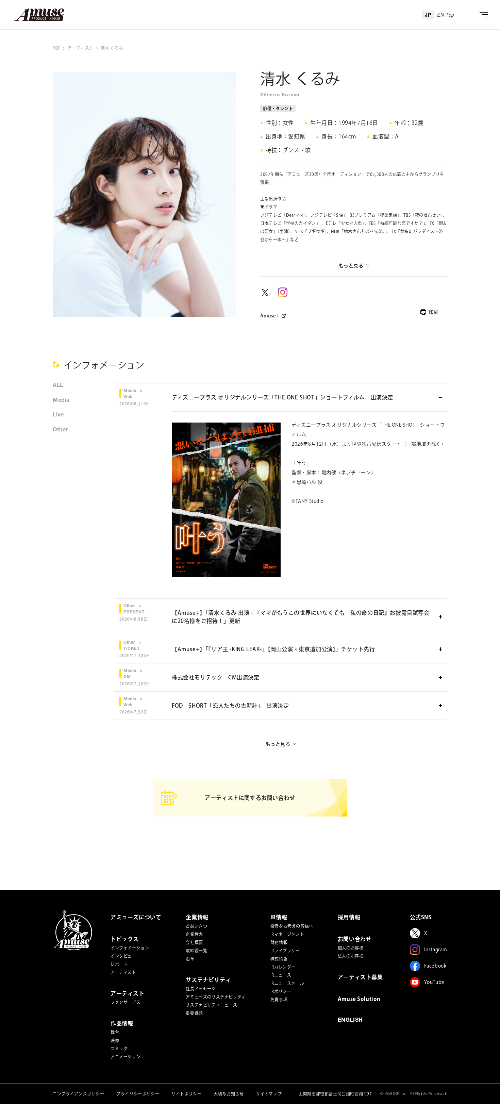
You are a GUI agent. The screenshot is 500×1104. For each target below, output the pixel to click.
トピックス (125, 939)
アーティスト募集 (360, 977)
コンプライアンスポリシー (78, 1094)
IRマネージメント (287, 934)
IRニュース (280, 975)
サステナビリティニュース (211, 1005)
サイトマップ (269, 1094)
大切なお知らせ (229, 1094)
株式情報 (278, 959)
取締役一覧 (196, 951)
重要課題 (194, 1013)
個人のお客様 (351, 948)
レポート (119, 964)
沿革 (190, 959)
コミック (119, 1049)
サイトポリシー (186, 1094)
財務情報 (278, 942)
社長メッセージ (201, 989)
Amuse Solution (359, 999)
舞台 (115, 1032)
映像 (115, 1040)
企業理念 (194, 934)
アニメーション (125, 1057)
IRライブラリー (285, 951)
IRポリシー (280, 991)
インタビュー (123, 956)
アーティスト (123, 972)
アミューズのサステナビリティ (216, 997)
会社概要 (194, 942)
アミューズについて (136, 917)
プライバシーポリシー (137, 1094)
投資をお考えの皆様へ (291, 926)
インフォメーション (130, 948)
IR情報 (278, 917)
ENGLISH (350, 1020)
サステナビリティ (208, 980)
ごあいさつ (196, 926)
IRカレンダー (283, 967)
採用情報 (349, 917)
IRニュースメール (287, 983)
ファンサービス (125, 1002)
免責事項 (278, 1000)
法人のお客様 (351, 956)
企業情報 (197, 917)
